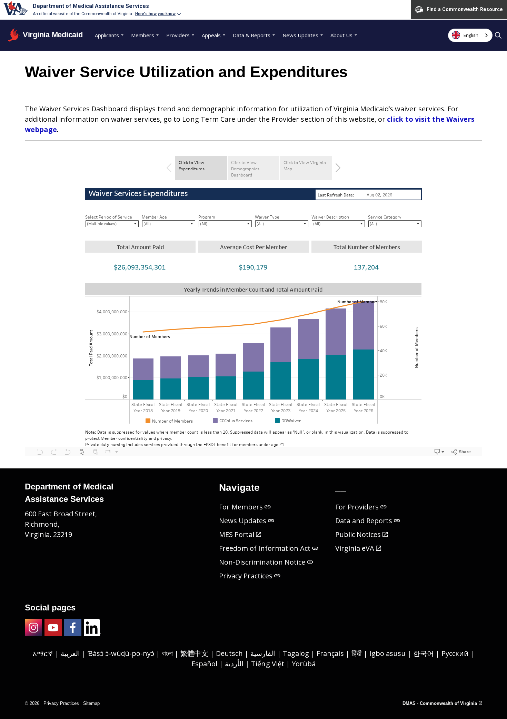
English (471, 35)
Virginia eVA (354, 548)
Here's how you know (155, 13)
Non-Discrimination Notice (262, 562)
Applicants (107, 35)
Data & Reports (251, 35)
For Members (241, 507)
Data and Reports (363, 520)
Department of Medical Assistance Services (91, 6)
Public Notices (358, 534)
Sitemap (91, 703)
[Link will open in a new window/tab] (33, 627)
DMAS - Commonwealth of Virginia (439, 703)
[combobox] (470, 35)
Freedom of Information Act (265, 548)
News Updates (300, 35)
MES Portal (236, 534)
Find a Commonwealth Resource (465, 9)
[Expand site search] (498, 35)
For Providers (357, 507)
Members (142, 35)
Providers (178, 35)
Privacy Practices (246, 575)
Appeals (211, 35)
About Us (341, 35)
